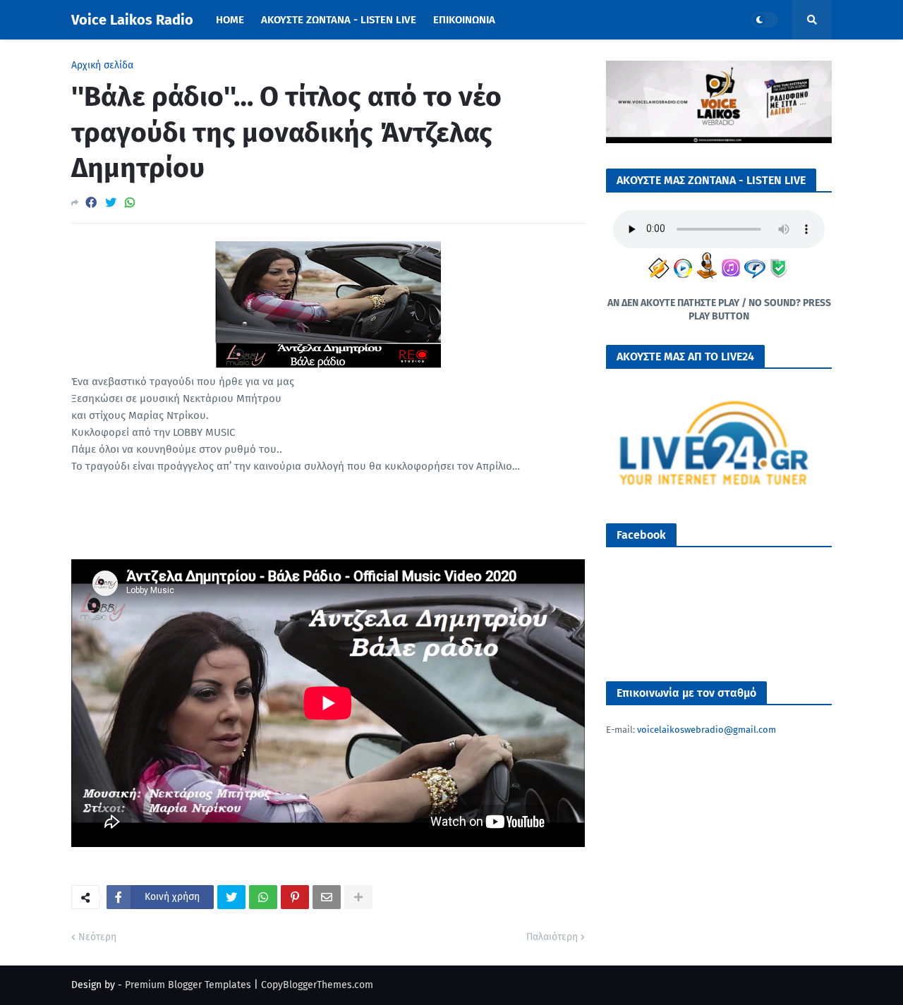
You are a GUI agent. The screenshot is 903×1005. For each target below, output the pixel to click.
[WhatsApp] (130, 203)
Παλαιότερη (552, 937)
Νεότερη (97, 937)
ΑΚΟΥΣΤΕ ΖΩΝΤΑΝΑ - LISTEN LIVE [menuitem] (338, 19)
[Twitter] (110, 203)
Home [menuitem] (230, 19)
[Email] (327, 897)
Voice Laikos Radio (132, 19)
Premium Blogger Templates (188, 985)
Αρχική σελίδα (102, 66)
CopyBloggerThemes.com (317, 985)
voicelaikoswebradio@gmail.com (706, 729)
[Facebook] (91, 203)
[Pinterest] (295, 897)
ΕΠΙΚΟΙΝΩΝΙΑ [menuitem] (464, 19)
